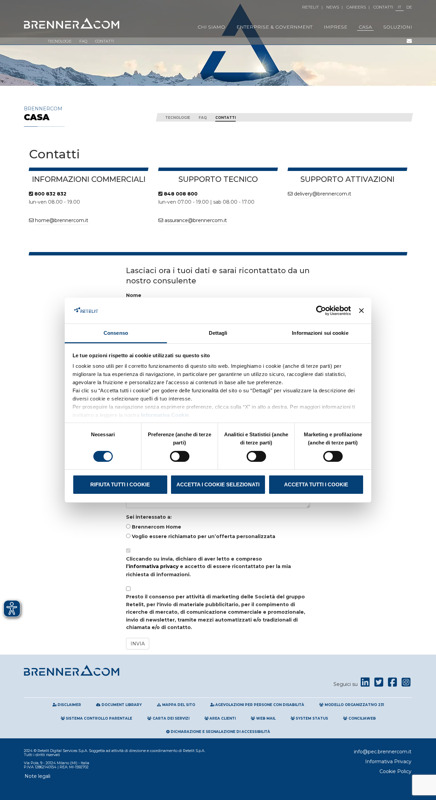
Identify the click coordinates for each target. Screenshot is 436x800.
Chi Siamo (211, 27)
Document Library (121, 705)
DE (409, 7)
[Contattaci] (409, 41)
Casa (365, 27)
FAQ (83, 41)
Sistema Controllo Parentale (98, 718)
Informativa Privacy (388, 761)
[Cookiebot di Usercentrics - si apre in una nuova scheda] (321, 310)
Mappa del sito (178, 705)
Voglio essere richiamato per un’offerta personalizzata (202, 536)
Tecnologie (60, 41)
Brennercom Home (155, 527)
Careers (356, 7)
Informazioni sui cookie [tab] (320, 333)
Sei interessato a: (149, 517)
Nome (133, 295)
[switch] (179, 456)
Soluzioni (397, 27)
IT (399, 7)
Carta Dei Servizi (170, 718)
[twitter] (378, 684)
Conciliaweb (361, 718)
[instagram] (406, 684)
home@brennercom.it (61, 220)
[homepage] (71, 23)
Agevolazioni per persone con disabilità (259, 705)
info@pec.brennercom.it (382, 752)
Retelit (310, 7)
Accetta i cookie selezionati (218, 484)
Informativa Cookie (164, 415)
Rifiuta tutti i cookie (120, 484)
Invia (137, 644)
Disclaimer (69, 705)
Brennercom (43, 114)
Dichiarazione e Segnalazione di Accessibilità (220, 732)
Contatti (383, 7)
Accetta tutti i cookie (316, 484)
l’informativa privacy (152, 566)
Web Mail (265, 718)
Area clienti (222, 718)
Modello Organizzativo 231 (354, 705)
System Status (311, 718)
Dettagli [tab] (218, 333)
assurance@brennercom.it (196, 220)
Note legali (37, 776)
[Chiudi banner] (361, 310)
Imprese (335, 27)
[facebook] (392, 684)
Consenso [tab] (116, 333)
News (332, 7)
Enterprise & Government (274, 27)
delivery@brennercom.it (322, 194)
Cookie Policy (395, 771)
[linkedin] (365, 684)
